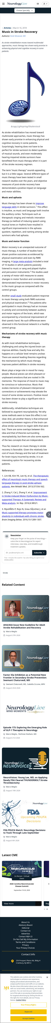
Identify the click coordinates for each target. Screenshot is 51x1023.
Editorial (25, 928)
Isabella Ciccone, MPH (36, 684)
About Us (25, 922)
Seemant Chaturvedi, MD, (16, 684)
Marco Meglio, (11, 734)
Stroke (5, 573)
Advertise (25, 933)
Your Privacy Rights (28, 1005)
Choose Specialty (23, 10)
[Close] (47, 977)
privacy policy (8, 560)
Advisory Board (25, 925)
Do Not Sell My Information (25, 939)
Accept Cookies (28, 1018)
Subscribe (38, 553)
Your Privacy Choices (25, 948)
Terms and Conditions (25, 942)
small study (16, 295)
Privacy (25, 945)
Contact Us (25, 930)
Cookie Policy (21, 1000)
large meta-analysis (22, 261)
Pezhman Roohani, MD (27, 734)
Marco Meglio (11, 631)
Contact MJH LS (25, 936)
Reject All (28, 1012)
